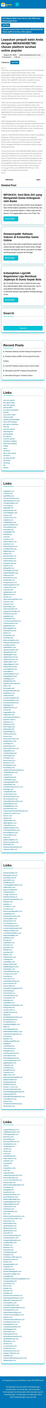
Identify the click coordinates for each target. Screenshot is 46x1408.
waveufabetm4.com (10, 669)
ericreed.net (7, 1036)
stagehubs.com (8, 491)
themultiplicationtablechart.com (14, 1096)
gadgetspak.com (9, 626)
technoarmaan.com (10, 808)
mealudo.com (8, 1266)
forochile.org (7, 976)
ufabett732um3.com (10, 707)
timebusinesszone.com (11, 1351)
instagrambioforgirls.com (12, 1240)
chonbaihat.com (8, 1003)
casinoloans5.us (9, 1046)
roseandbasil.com (9, 1022)
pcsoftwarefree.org (9, 549)
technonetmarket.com (11, 703)
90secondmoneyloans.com (12, 599)
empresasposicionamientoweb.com (15, 811)
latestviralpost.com (9, 1223)
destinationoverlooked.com (12, 1336)
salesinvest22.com (9, 734)
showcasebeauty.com (11, 926)
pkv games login (9, 403)
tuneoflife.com (8, 1355)
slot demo (6, 451)
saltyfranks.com (9, 942)
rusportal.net (7, 1163)
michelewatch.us (9, 892)
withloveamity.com (9, 561)
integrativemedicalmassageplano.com (16, 1279)
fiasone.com (7, 1262)
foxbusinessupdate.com (11, 1274)
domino (5, 467)
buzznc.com (7, 816)
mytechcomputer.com (11, 842)
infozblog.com (8, 1000)
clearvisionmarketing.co (11, 717)
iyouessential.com (9, 558)
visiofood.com (8, 743)
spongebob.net (8, 1190)
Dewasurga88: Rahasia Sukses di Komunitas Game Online (21, 237)
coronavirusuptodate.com (12, 621)
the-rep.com (7, 940)
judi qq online (7, 407)
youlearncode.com (9, 563)
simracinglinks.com (10, 918)
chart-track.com (8, 978)
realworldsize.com (9, 1206)
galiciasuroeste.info (10, 964)
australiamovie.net (9, 878)
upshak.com (7, 1288)
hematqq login (32, 1394)
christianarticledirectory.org (12, 1104)
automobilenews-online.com (13, 801)
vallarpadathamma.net (11, 1204)
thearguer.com (8, 1255)
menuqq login (10, 1387)
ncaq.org (6, 537)
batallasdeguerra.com (10, 967)
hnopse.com (7, 1343)
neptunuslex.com (9, 887)
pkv (4, 465)
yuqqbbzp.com (8, 616)
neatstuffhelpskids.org (11, 971)
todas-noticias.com (10, 1158)
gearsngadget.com (9, 628)
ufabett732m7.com (9, 741)
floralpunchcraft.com (10, 1259)
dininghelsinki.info (9, 681)
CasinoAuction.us (9, 1048)
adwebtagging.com (9, 1329)
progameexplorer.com (11, 828)
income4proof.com (9, 527)
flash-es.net (7, 1286)
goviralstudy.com (9, 1070)
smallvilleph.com (9, 962)
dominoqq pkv (8, 431)
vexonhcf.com (8, 909)
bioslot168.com (8, 844)
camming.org (8, 505)
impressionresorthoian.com (12, 1295)
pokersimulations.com (11, 640)
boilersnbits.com (9, 1221)
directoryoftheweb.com (11, 1141)
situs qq (6, 427)
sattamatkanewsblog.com (12, 1312)
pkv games (7, 436)
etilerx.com (7, 686)
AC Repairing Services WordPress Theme (17, 1380)
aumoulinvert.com (9, 1055)
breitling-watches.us (10, 897)
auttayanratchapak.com (11, 1194)
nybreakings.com (9, 784)
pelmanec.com (8, 1137)
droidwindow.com (9, 746)
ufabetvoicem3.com (10, 666)
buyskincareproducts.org (12, 1089)
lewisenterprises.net (10, 546)
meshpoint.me (8, 1187)
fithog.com (7, 1015)
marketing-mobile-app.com (12, 1257)
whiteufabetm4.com (10, 676)
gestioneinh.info (8, 729)
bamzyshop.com (9, 760)
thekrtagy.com (8, 789)
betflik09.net (7, 534)
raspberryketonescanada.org (13, 770)
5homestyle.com (9, 1106)
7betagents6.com (9, 618)
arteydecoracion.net (10, 1012)
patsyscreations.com (10, 525)
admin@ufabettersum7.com (29, 55)
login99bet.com (8, 496)
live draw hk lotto (9, 458)
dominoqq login (22, 1389)
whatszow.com (8, 575)
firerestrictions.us (9, 993)
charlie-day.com (8, 1269)
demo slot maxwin (9, 453)
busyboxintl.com (9, 1192)
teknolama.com (8, 1209)
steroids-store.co (9, 1010)
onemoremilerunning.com (12, 1235)
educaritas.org (8, 529)
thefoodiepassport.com (11, 1058)
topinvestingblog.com (10, 935)
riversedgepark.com (10, 513)
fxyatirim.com (8, 565)
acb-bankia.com (9, 1283)
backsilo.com (8, 1291)
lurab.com (6, 837)
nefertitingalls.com (9, 522)
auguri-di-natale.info (10, 890)
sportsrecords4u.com (10, 650)
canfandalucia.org (9, 780)
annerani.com (8, 945)
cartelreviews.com (9, 587)
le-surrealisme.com (10, 923)
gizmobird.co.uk (8, 880)
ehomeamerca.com (10, 578)
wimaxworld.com (9, 986)
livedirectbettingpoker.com (12, 1271)
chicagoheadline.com (10, 503)
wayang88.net (8, 671)
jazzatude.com (8, 947)
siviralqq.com (8, 1293)
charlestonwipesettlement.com (14, 1319)
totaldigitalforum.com (10, 806)
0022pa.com (7, 950)
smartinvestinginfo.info (11, 698)
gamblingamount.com (10, 1339)
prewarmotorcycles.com (11, 916)
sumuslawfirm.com (10, 1303)
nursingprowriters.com (11, 1305)
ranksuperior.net (9, 1331)
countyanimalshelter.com (12, 1327)
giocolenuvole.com (9, 556)
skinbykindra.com (9, 820)
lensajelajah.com (9, 532)
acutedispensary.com (10, 1310)
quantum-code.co (9, 719)
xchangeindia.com (9, 791)
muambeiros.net (9, 998)
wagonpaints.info (9, 712)
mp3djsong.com (9, 882)
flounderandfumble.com (11, 690)
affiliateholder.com (9, 1360)
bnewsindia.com (9, 755)
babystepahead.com (10, 1334)
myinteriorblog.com (10, 753)
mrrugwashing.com (10, 1281)
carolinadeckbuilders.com (12, 933)
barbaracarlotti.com (10, 1079)
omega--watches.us (10, 894)
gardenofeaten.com (10, 1230)
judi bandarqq (8, 434)
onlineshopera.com (10, 541)
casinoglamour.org (9, 1099)
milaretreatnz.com (9, 957)
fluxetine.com (8, 1039)
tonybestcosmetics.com (11, 813)
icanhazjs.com (8, 1065)
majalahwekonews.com (11, 1132)
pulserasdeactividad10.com (12, 1077)
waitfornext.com (8, 715)
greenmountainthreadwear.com (14, 1307)
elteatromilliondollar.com (11, 1199)
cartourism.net (8, 1072)
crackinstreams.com (10, 623)
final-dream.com (9, 724)
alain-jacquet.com (9, 1182)
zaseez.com (7, 515)
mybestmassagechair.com (12, 1034)
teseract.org (7, 736)
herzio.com (7, 1151)
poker (5, 448)
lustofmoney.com (9, 1348)
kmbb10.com (8, 1245)
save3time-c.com (9, 906)
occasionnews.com (10, 1346)
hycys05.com (8, 1233)
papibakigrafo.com (9, 1063)
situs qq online (8, 417)
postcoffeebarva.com (10, 1197)
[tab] (17, 4)
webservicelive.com (10, 849)
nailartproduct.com (9, 592)
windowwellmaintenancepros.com (15, 1358)
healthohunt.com (9, 693)
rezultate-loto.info (9, 645)
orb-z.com (6, 1214)
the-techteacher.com (10, 799)
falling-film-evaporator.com (12, 1300)
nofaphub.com (8, 520)
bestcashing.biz (8, 991)
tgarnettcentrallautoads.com (13, 899)
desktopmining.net (9, 1082)
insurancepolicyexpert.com (12, 928)
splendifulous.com (9, 647)
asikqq (5, 446)
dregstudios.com (9, 969)
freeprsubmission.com (11, 748)
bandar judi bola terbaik (11, 419)
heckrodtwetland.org (10, 1029)
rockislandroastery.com (11, 830)
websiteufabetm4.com (11, 674)
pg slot (40, 1392)
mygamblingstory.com (11, 1129)
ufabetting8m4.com (10, 654)
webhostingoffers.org (10, 573)
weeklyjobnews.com (10, 1324)
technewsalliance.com (11, 700)
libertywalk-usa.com (10, 875)
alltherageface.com (10, 823)
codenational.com (9, 825)
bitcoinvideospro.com (10, 1178)
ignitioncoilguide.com (10, 840)
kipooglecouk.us (9, 1051)
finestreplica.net (8, 688)
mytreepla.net (8, 638)
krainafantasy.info (9, 1156)
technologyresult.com (10, 570)
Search (8, 313)
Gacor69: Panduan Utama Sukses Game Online (22, 366)
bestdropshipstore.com (11, 585)
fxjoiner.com (7, 818)
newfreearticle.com (10, 1226)
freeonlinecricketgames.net (12, 988)
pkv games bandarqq (10, 410)
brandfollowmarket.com (11, 1322)
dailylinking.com (8, 551)
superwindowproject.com (12, 1060)
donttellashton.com (9, 1144)
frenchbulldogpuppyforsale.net (13, 1092)
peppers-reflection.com (11, 1353)
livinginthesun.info (9, 1168)
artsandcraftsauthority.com (12, 847)
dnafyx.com (7, 554)
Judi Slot (5, 25)
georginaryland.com (10, 1019)
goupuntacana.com (10, 510)
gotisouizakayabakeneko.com (13, 1185)
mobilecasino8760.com (11, 1041)
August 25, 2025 (10, 55)
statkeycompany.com (10, 930)
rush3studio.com (9, 1146)
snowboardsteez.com (10, 1238)
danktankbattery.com (10, 1264)
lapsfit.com (7, 633)
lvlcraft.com (7, 597)
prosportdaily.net (9, 731)
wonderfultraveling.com (11, 981)
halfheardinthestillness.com (12, 1031)
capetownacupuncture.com (12, 1175)
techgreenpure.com (10, 582)
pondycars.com (8, 763)
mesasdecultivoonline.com (12, 1218)
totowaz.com (7, 1317)
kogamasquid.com (9, 1094)
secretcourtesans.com (11, 498)
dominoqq (6, 460)
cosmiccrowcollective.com (12, 1180)
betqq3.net (7, 1043)
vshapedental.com (9, 777)
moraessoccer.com (10, 974)
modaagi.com (8, 959)
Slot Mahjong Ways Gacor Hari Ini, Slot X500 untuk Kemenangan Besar (21, 19)
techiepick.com (8, 758)
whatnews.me (8, 722)
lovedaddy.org (8, 1276)
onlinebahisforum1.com (11, 501)
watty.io (6, 1165)
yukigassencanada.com (11, 611)
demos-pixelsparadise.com (12, 911)
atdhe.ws (6, 1027)
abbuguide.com (8, 568)
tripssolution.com (9, 606)
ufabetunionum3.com (10, 657)
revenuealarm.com (9, 835)
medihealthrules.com (10, 772)
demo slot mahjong (10, 422)
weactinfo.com (8, 1250)
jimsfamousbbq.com (10, 873)
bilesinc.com (7, 954)
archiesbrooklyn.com (10, 995)
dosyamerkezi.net (9, 921)
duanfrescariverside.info (11, 683)
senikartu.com (8, 1161)
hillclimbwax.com (9, 1341)
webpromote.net (9, 1007)
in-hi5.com (7, 1154)
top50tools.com (8, 938)
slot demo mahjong (10, 441)
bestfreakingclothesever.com (13, 1298)
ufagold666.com (8, 751)
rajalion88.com (8, 508)
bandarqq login (34, 1387)
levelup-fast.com (9, 635)
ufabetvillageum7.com (11, 664)
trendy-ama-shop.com (11, 739)
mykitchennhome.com (11, 1053)
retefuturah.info (8, 695)
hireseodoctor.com (9, 630)
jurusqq (5, 412)
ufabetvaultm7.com (10, 662)
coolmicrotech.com (10, 794)
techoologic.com (9, 767)
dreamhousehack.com (11, 796)
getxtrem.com (8, 1247)
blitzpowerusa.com (9, 1228)
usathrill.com (7, 775)
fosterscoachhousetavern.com (14, 1216)
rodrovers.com (8, 604)
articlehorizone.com (10, 614)
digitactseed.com (9, 594)
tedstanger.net (8, 705)
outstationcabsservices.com (13, 787)
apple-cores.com (9, 1075)
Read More (11, 219)
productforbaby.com (10, 1211)
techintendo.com (9, 580)
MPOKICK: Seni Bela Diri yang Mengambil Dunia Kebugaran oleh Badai (23, 198)
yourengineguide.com (10, 782)
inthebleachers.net (9, 1084)
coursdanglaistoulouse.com (12, 885)
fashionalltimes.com (10, 804)
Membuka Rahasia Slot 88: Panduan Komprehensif (23, 351)
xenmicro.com (8, 539)
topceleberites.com (10, 652)
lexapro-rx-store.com (10, 1087)
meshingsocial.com (10, 1252)
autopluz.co (7, 904)
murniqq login (21, 1394)
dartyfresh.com (8, 544)
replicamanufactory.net (11, 642)
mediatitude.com (9, 914)
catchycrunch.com (9, 517)
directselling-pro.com (10, 832)
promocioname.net (9, 983)
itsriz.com (6, 1170)
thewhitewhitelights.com (11, 1024)
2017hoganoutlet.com (10, 1134)
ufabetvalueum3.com (10, 659)
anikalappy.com (8, 679)
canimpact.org (8, 1068)
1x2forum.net (8, 493)
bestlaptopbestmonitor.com (12, 1017)
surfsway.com (8, 590)
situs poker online (9, 415)
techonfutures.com (9, 765)
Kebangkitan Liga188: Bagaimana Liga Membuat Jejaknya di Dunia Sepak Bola (22, 276)
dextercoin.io (7, 1101)
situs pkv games (9, 400)
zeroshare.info (8, 952)
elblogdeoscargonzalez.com (13, 1005)
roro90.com (7, 1149)
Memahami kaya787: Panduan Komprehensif (21, 371)
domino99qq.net (8, 1139)
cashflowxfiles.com (10, 1242)
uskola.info (7, 710)
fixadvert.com (8, 902)
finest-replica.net (9, 727)
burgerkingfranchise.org (11, 1202)
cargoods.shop (8, 1173)
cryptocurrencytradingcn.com (13, 1315)
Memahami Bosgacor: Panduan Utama (19, 375)
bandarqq (6, 463)
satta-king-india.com (10, 609)
